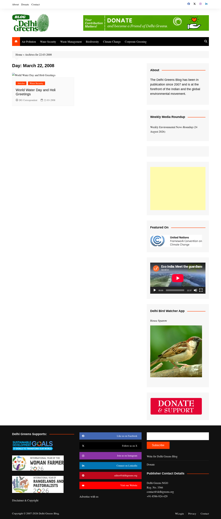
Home (19, 54)
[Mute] (195, 290)
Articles (21, 83)
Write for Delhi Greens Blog (162, 456)
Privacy (192, 513)
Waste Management (71, 41)
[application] (177, 278)
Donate (25, 4)
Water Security (48, 41)
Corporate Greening (136, 41)
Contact (35, 4)
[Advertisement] (177, 188)
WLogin (179, 513)
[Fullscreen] (201, 290)
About (15, 4)
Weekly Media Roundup (167, 117)
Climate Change (112, 41)
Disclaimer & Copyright (25, 500)
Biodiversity (92, 41)
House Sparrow (158, 320)
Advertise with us (88, 496)
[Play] (154, 290)
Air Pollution (29, 41)
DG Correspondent (28, 100)
